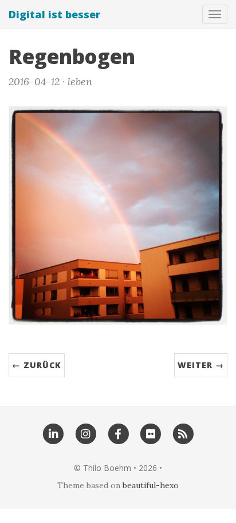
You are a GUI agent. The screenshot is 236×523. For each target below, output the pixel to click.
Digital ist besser (54, 14)
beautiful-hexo (151, 485)
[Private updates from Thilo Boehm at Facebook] (118, 433)
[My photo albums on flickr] (150, 433)
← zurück (36, 365)
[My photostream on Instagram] (85, 433)
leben (80, 81)
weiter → (201, 365)
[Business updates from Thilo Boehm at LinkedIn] (53, 433)
